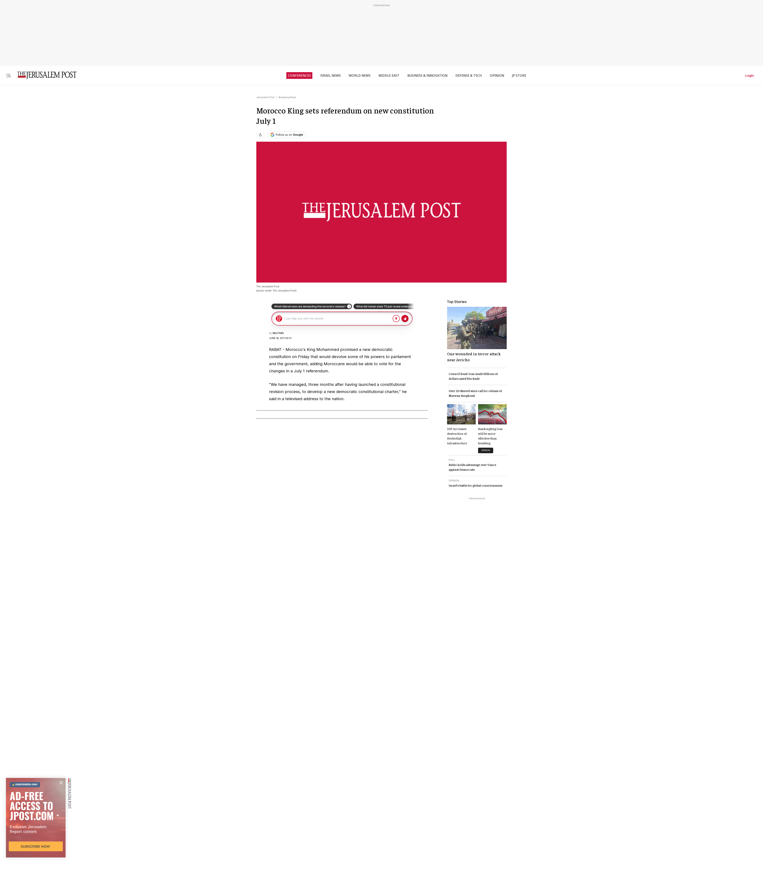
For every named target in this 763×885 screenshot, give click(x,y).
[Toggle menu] (8, 75)
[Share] (260, 135)
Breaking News (287, 97)
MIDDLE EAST (389, 75)
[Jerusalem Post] (44, 75)
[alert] (36, 839)
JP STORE (519, 75)
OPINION (497, 75)
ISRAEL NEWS (330, 75)
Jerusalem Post (265, 97)
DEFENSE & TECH (468, 75)
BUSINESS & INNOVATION (427, 75)
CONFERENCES (299, 75)
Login (749, 75)
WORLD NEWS (360, 75)
